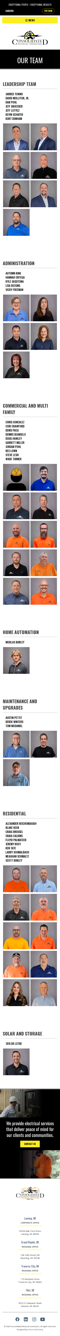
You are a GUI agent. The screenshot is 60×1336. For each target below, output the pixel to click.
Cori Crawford (15, 426)
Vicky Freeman (14, 289)
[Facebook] (17, 1320)
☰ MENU (30, 20)
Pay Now (48, 11)
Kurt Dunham (14, 118)
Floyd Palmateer (16, 840)
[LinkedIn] (26, 1320)
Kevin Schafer (14, 114)
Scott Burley (14, 860)
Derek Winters (14, 721)
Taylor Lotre (14, 1043)
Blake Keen (12, 827)
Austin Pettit (14, 717)
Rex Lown (11, 450)
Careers (9, 11)
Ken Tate (11, 848)
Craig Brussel (14, 831)
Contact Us (30, 1144)
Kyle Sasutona (15, 281)
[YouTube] (42, 1320)
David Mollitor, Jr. (17, 98)
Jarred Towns (14, 94)
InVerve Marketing (35, 1329)
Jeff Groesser (14, 106)
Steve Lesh (12, 455)
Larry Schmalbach (17, 852)
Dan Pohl (11, 102)
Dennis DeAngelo (16, 434)
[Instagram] (34, 1320)
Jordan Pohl (13, 446)
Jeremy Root (13, 844)
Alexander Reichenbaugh (21, 823)
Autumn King (13, 273)
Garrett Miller (15, 442)
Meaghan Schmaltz (17, 856)
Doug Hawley (14, 438)
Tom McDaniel (14, 726)
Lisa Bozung (13, 285)
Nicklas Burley (15, 642)
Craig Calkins (14, 836)
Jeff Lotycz (13, 110)
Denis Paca (12, 430)
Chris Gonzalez (15, 422)
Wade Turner (13, 459)
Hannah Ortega (15, 277)
